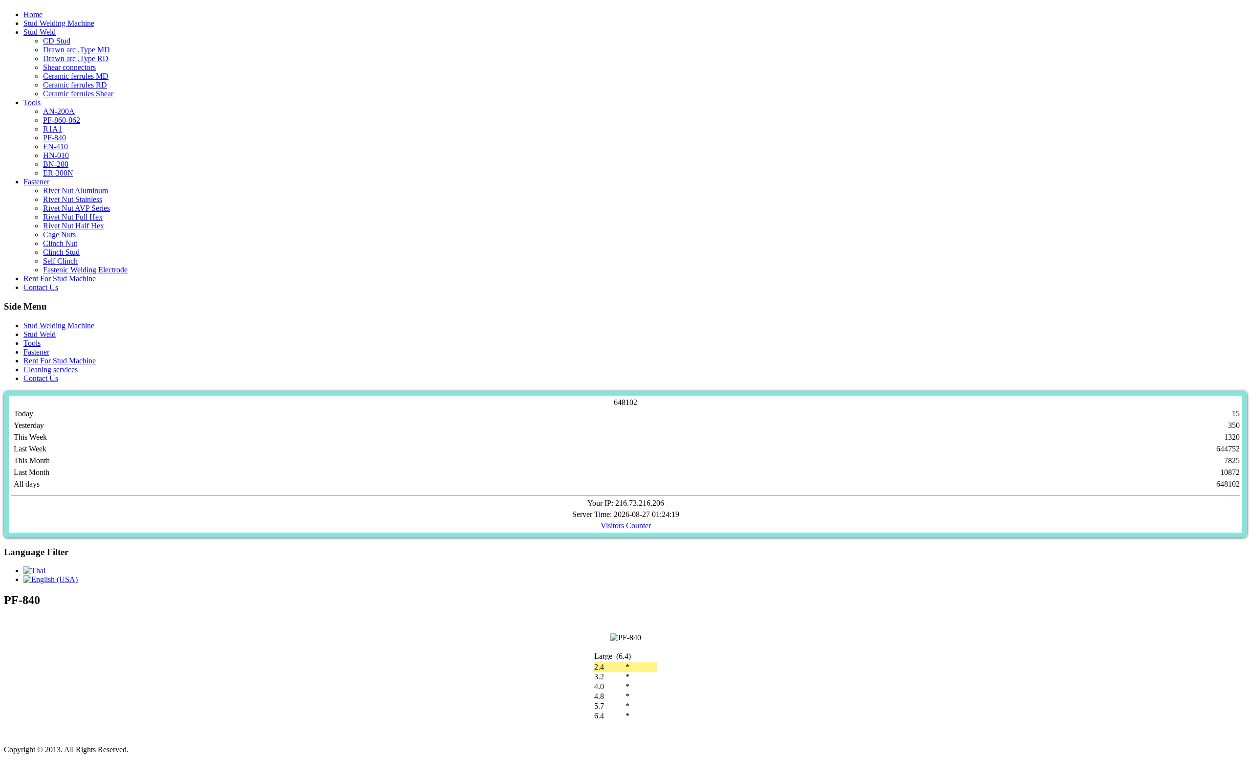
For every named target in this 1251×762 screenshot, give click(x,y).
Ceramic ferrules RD (75, 85)
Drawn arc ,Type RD (75, 58)
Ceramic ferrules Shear (78, 94)
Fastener (36, 182)
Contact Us (40, 287)
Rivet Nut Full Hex (73, 217)
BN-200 (55, 164)
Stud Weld (39, 32)
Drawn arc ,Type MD (76, 49)
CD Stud (56, 41)
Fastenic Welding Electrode (85, 270)
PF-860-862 (61, 120)
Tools (32, 102)
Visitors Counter (626, 525)
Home (33, 14)
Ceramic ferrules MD (75, 76)
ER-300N (58, 173)
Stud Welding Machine (58, 23)
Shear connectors (69, 67)
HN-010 (56, 155)
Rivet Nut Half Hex (73, 226)
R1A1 (52, 129)
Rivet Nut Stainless (72, 199)
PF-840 (54, 138)
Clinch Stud (61, 252)
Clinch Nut (60, 243)
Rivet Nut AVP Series (76, 208)
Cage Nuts (59, 234)
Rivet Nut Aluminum (75, 190)
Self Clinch (60, 261)
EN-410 (55, 146)
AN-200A (59, 111)
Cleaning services (50, 369)
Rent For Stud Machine (59, 278)
